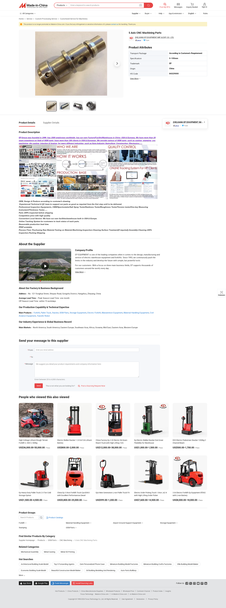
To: (32, 357)
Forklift (37, 312)
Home (21, 18)
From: (31, 350)
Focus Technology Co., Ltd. (94, 599)
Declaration (140, 599)
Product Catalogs (55, 517)
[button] (140, 5)
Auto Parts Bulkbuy (128, 570)
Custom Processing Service (46, 18)
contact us (114, 24)
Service (29, 18)
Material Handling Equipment (136, 312)
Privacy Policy (153, 599)
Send (39, 385)
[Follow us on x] (190, 583)
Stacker (55, 312)
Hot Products (60, 591)
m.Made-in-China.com (119, 594)
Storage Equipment (78, 312)
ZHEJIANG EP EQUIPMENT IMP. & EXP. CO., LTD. (154, 37)
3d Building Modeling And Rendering (100, 570)
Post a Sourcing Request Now (91, 386)
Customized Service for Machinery (73, 18)
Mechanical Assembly (29, 552)
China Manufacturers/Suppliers (92, 591)
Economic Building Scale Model (33, 570)
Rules (205, 13)
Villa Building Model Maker (187, 564)
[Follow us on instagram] (194, 583)
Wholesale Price (128, 591)
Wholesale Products (113, 591)
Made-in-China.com (102, 594)
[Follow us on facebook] (186, 583)
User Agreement (127, 599)
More (21, 575)
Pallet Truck (46, 312)
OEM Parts (64, 312)
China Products (72, 591)
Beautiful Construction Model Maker (66, 570)
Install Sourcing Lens (84, 583)
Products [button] (61, 5)
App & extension (175, 13)
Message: (29, 364)
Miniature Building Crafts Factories (157, 564)
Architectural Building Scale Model (34, 564)
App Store (25, 583)
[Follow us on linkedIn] (205, 583)
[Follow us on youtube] (198, 583)
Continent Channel (143, 591)
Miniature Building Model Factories (124, 564)
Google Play (41, 583)
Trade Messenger (60, 583)
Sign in (204, 7)
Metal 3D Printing (68, 552)
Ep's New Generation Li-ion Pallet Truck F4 (112, 492)
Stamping (23, 527)
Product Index (158, 591)
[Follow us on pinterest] (202, 583)
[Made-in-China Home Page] (33, 5)
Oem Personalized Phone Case (92, 564)
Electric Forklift (94, 312)
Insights (168, 591)
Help (160, 13)
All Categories (27, 13)
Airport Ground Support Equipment (127, 523)
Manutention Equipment (112, 312)
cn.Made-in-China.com (138, 594)
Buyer (147, 13)
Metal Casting (49, 552)
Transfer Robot (43, 315)
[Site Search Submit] (148, 5)
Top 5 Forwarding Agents (64, 564)
